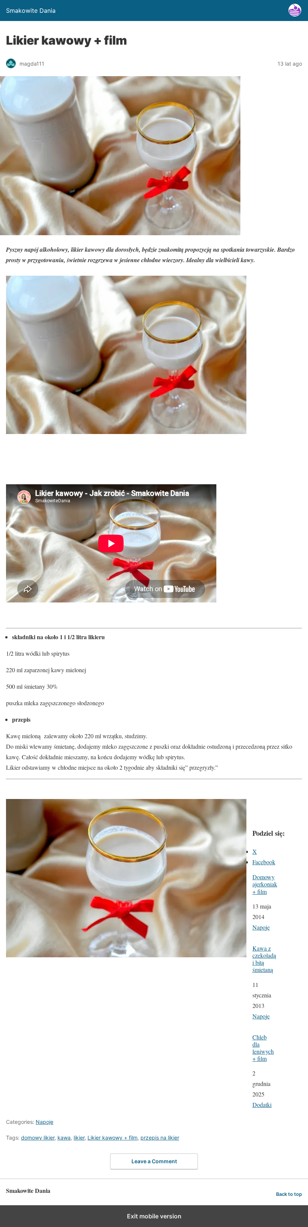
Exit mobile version (154, 1216)
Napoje (261, 927)
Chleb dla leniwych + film (263, 1047)
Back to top (289, 1194)
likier (79, 1137)
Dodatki (262, 1104)
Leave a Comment (154, 1161)
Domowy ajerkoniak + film (264, 884)
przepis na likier (159, 1137)
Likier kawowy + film (112, 1137)
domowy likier (37, 1137)
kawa (64, 1137)
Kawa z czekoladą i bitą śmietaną (264, 959)
